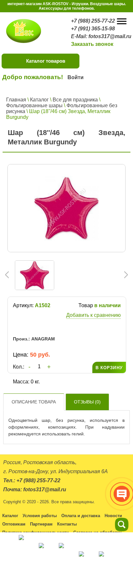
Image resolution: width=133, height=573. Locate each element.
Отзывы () (87, 401)
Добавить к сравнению (93, 315)
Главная (16, 99)
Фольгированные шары (34, 105)
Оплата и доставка (80, 515)
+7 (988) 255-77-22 (93, 21)
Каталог (39, 99)
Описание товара (34, 401)
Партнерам (41, 524)
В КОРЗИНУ (109, 367)
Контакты (67, 524)
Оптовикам (14, 524)
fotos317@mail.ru (109, 36)
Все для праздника (75, 99)
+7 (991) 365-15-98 (93, 28)
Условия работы (40, 515)
